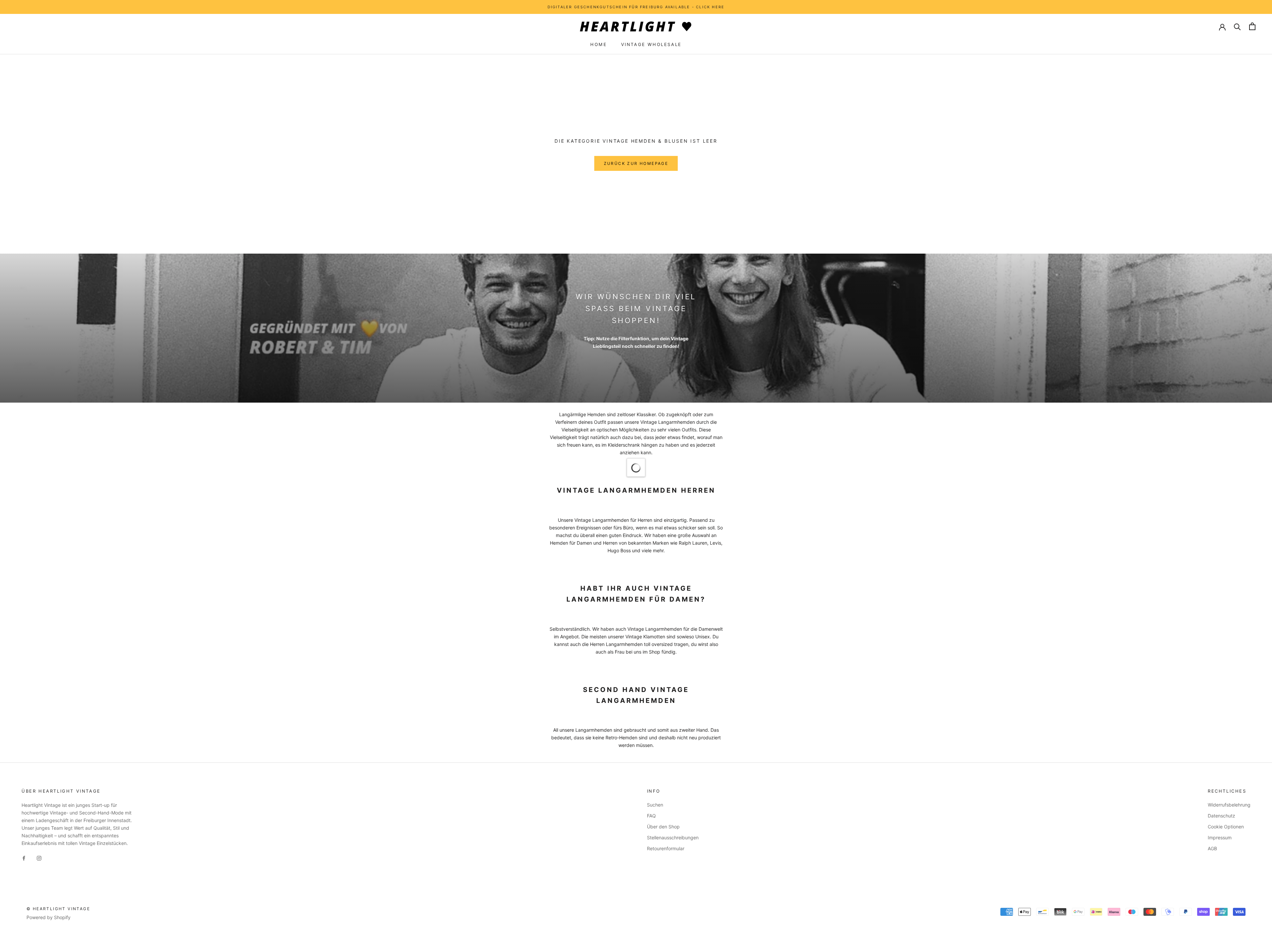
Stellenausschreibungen (673, 837)
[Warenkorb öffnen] (1252, 26)
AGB (1212, 848)
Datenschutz (1221, 815)
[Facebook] (24, 857)
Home (598, 44)
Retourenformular (665, 848)
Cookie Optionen (1226, 826)
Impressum (1220, 837)
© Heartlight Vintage (58, 908)
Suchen (655, 805)
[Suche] (1237, 26)
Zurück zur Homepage (636, 163)
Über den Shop (663, 826)
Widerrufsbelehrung (1229, 805)
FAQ (651, 815)
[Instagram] (39, 857)
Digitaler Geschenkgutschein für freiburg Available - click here (636, 7)
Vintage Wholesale (651, 44)
